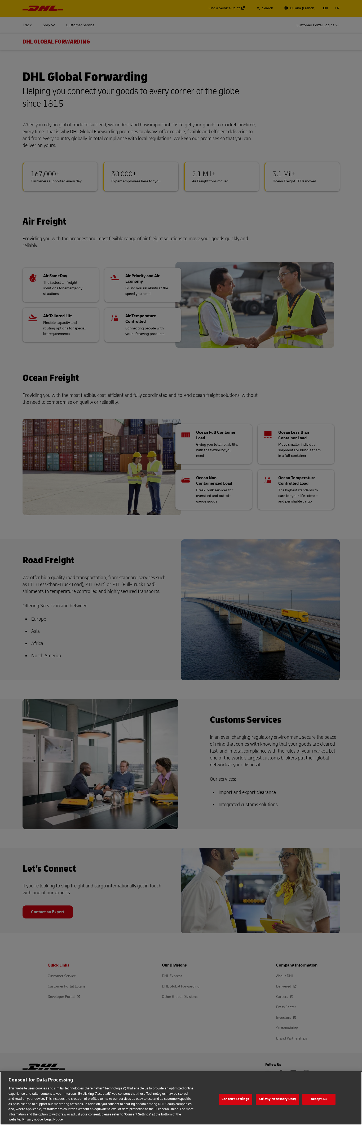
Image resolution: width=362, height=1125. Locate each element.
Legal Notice (53, 1119)
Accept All (319, 1099)
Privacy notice (32, 1119)
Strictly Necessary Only (277, 1099)
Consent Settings (235, 1099)
